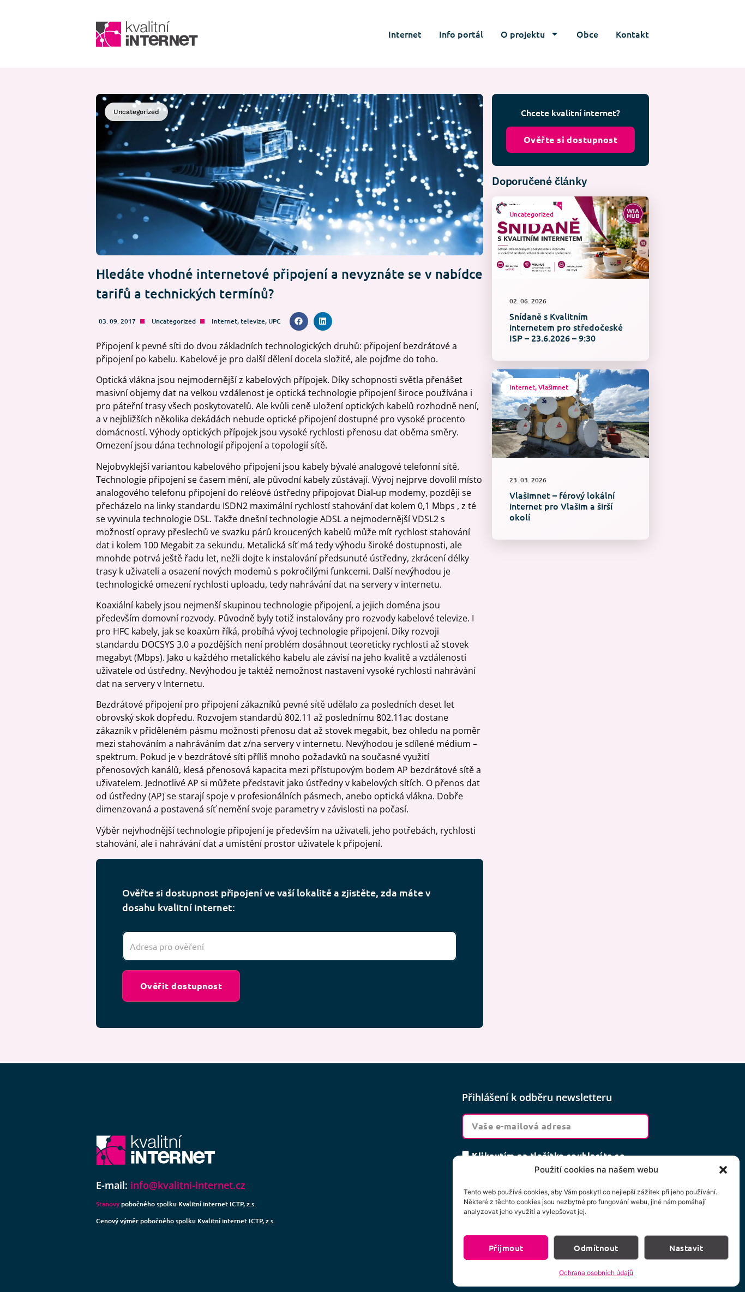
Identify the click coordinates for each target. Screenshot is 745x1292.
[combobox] (289, 946)
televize (253, 321)
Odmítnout (596, 1247)
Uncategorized (174, 321)
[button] (723, 1169)
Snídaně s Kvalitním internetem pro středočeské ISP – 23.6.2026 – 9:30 (566, 327)
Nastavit (686, 1247)
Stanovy (107, 1204)
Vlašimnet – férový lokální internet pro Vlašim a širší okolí (562, 506)
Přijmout (506, 1247)
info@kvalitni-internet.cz (187, 1185)
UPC (274, 321)
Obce (587, 34)
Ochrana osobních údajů (596, 1273)
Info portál (461, 34)
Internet (405, 34)
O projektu (523, 34)
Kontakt (632, 34)
